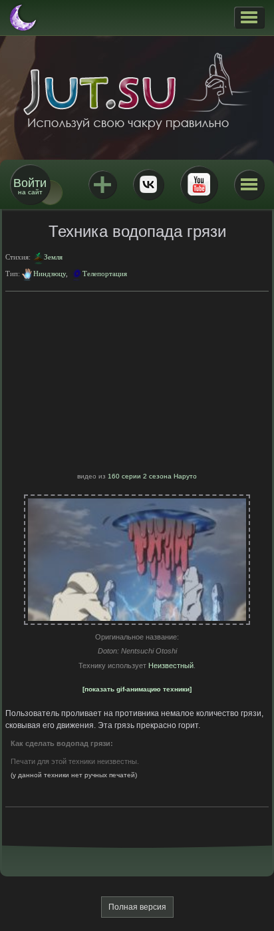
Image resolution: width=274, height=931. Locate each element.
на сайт (30, 186)
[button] (249, 17)
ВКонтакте (148, 184)
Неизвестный (171, 665)
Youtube (198, 184)
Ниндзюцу (49, 274)
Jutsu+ (102, 184)
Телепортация (104, 274)
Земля (53, 257)
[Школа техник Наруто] (137, 91)
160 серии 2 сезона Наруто (152, 476)
